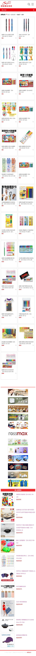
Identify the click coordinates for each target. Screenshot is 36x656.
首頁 (8, 14)
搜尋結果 (13, 14)
